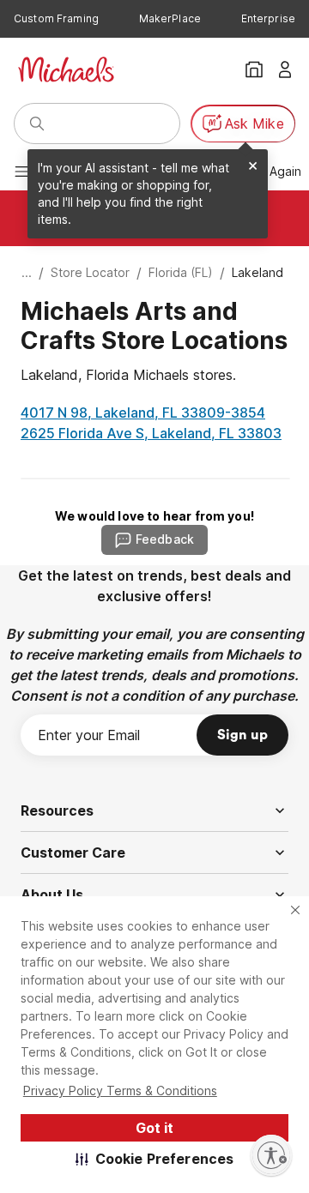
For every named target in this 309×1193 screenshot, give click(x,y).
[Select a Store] (254, 69)
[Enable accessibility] (271, 1155)
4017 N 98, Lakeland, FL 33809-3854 (143, 412)
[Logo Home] (66, 69)
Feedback (165, 539)
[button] (155, 1158)
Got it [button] (154, 1127)
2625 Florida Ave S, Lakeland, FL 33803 (151, 433)
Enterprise (268, 18)
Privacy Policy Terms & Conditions (120, 1090)
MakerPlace (170, 18)
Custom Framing (56, 18)
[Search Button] (36, 123)
